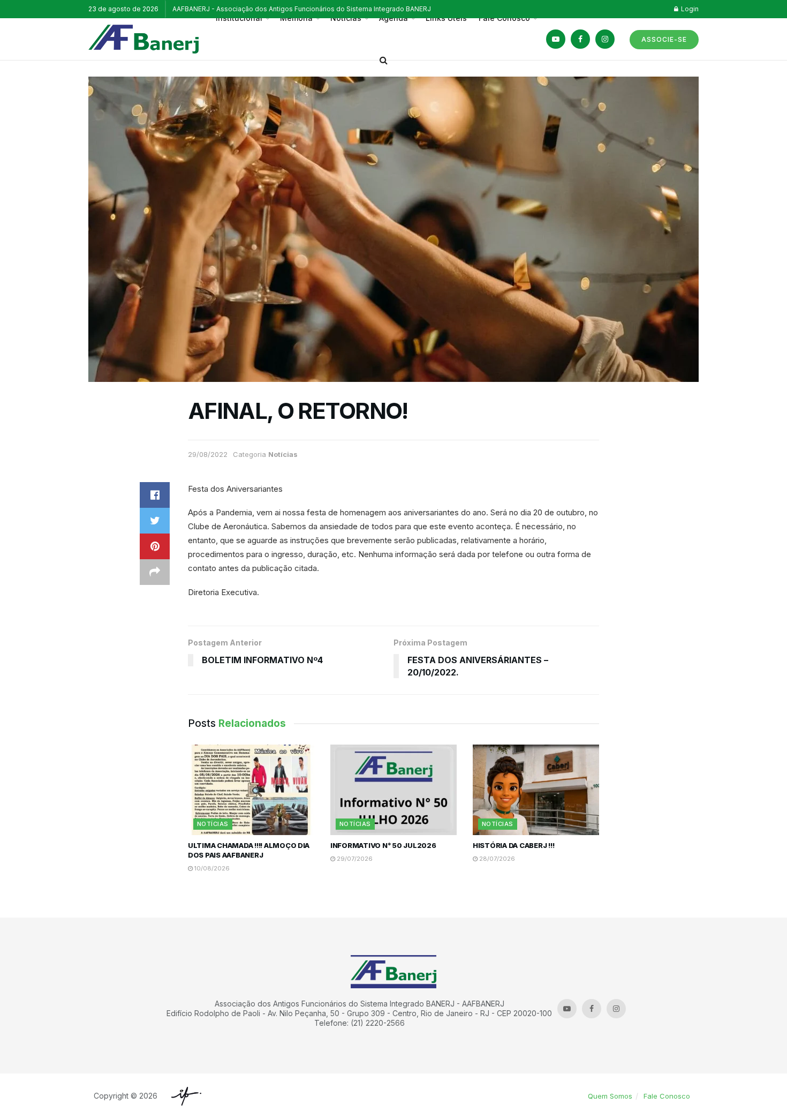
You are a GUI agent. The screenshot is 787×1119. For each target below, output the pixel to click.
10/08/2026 (211, 868)
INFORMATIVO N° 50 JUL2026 (383, 845)
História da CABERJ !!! (513, 845)
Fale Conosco (667, 1096)
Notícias (283, 454)
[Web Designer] (183, 1096)
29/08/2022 (208, 454)
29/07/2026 (354, 858)
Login (689, 9)
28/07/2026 (496, 858)
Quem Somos (610, 1096)
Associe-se (664, 39)
